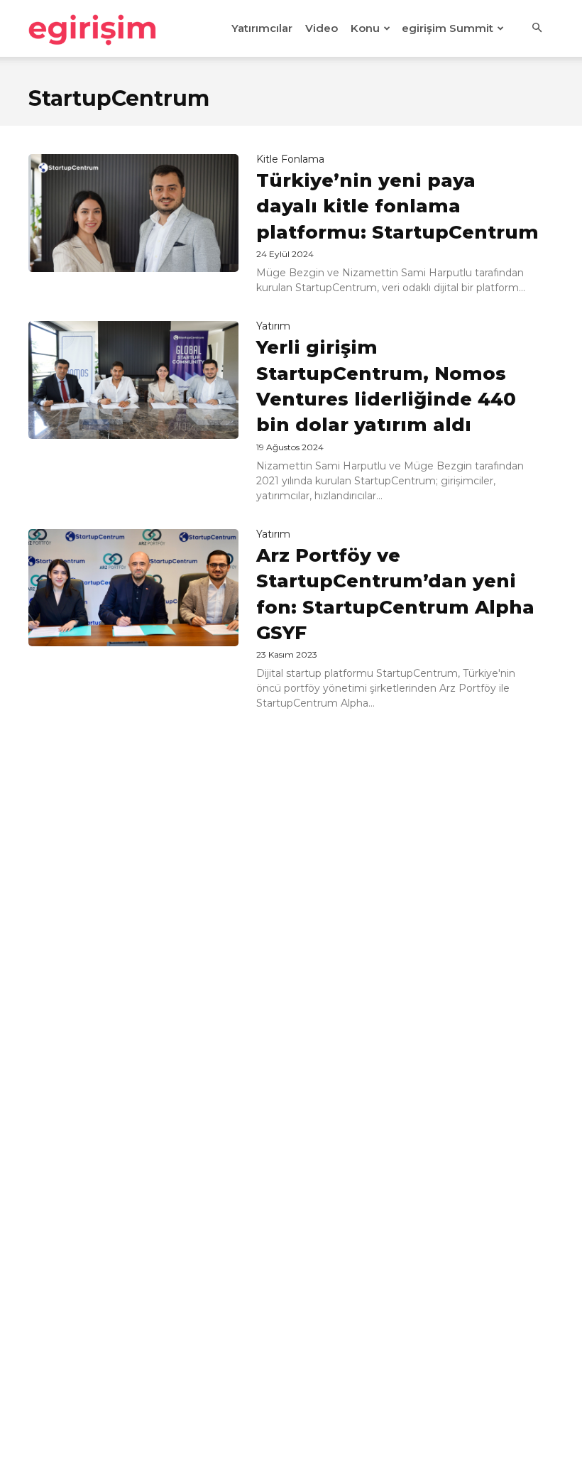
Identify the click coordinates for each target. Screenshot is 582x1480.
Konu (365, 28)
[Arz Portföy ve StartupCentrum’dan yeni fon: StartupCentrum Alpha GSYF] (133, 588)
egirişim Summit (447, 28)
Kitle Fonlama (290, 159)
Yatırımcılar (261, 28)
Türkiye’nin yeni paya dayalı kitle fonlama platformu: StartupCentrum (397, 206)
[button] (537, 28)
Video (321, 28)
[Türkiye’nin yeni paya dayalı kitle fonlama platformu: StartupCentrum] (133, 213)
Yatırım (273, 326)
